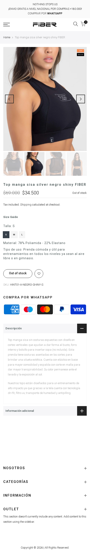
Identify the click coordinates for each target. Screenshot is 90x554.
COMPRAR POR (45, 13)
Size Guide (10, 217)
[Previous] (9, 99)
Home (6, 37)
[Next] (80, 99)
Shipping (25, 204)
